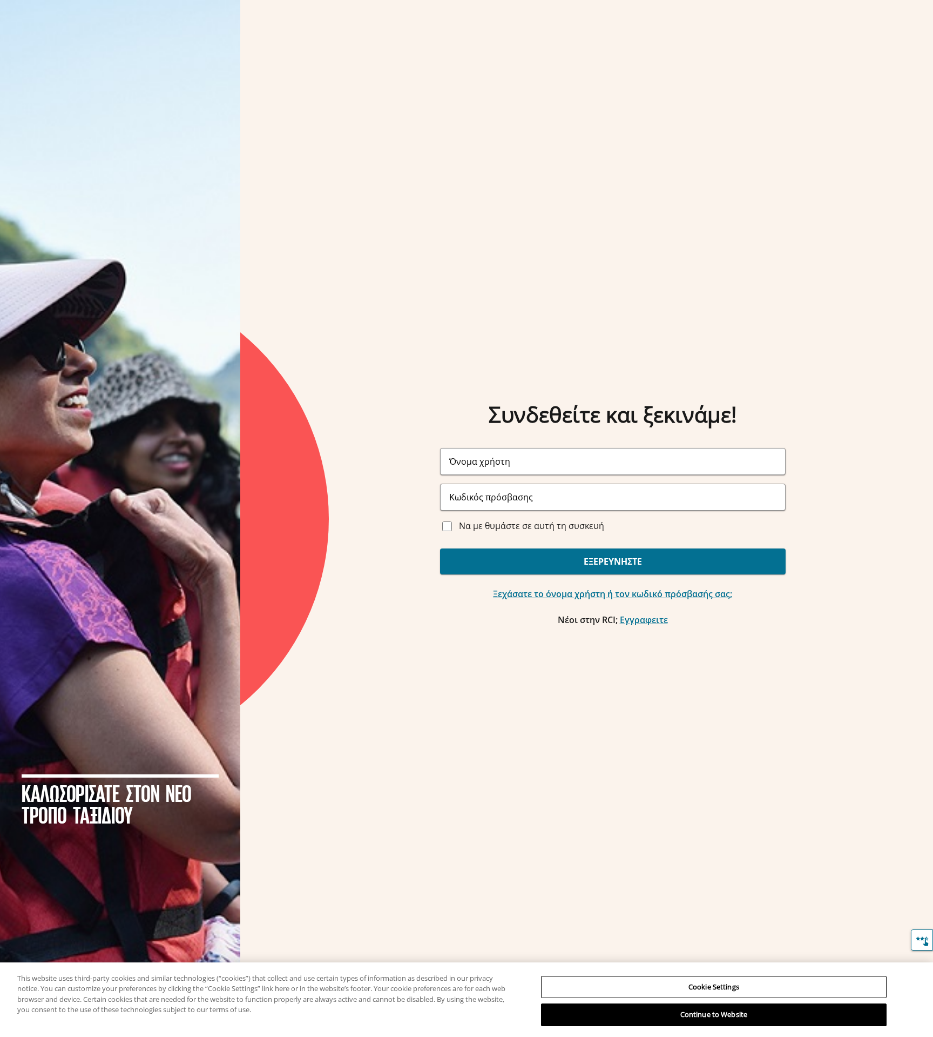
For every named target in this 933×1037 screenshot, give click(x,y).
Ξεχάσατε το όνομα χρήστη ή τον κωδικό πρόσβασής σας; (612, 594)
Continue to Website (713, 1014)
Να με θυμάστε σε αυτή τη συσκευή (531, 525)
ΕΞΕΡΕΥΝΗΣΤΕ (613, 561)
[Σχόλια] (921, 940)
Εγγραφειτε (644, 620)
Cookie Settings (713, 987)
